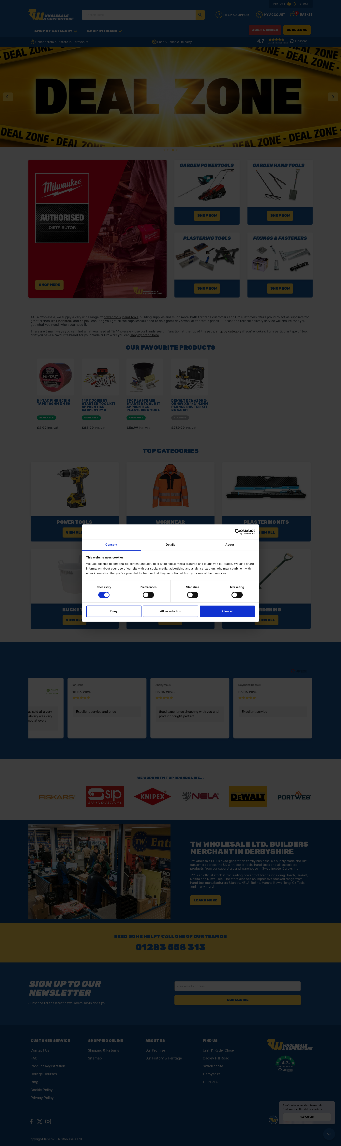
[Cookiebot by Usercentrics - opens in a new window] (237, 532)
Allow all (227, 611)
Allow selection (170, 611)
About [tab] (229, 544)
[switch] (148, 595)
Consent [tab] (111, 544)
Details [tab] (170, 544)
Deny (113, 611)
